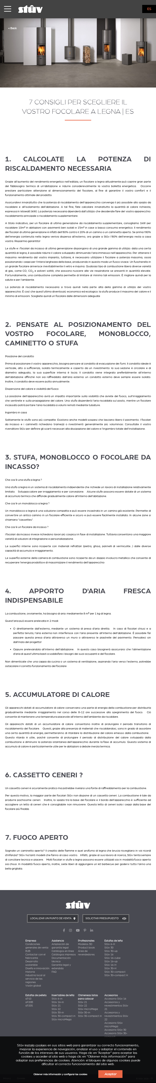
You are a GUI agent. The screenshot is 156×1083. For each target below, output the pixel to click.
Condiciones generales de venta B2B (36, 948)
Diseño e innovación (37, 968)
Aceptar (110, 1074)
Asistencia (58, 940)
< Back (12, 28)
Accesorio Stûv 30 (115, 1029)
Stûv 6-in (57, 998)
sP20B (29, 1002)
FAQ (54, 971)
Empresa (30, 940)
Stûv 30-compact (115, 971)
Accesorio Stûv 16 (115, 998)
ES (149, 9)
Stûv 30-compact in (63, 1016)
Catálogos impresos (64, 954)
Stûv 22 (56, 1009)
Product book (86, 947)
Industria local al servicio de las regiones (35, 979)
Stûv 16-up (111, 961)
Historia (30, 971)
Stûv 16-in (58, 1002)
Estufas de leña (113, 940)
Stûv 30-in (58, 1012)
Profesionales (86, 940)
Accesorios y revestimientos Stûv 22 (116, 1016)
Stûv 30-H (110, 968)
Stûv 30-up (111, 951)
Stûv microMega (62, 1019)
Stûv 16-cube (112, 958)
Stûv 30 (108, 947)
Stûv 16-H (110, 965)
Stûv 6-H (109, 944)
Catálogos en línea (63, 951)
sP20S (29, 1005)
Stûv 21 (56, 1005)
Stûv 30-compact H (116, 975)
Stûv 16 (108, 954)
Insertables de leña (63, 995)
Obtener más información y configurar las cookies (60, 1074)
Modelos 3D (85, 944)
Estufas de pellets (36, 995)
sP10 (28, 998)
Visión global (33, 985)
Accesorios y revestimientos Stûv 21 (116, 1006)
